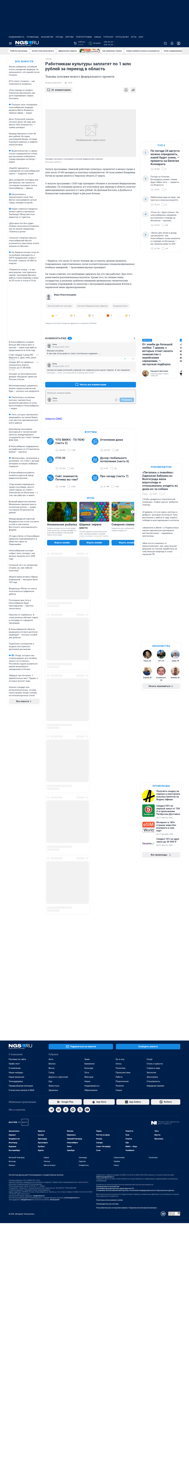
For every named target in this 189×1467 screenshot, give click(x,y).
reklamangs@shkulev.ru (105, 1177)
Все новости (24, 61)
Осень (119, 1063)
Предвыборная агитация (21, 1086)
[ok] (65, 1109)
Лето (86, 1072)
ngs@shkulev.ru (39, 1196)
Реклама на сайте (17, 1059)
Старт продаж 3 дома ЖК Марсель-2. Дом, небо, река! (22, 356)
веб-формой (54, 1200)
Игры (133, 37)
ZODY (141, 37)
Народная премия (155, 1086)
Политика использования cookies (109, 1200)
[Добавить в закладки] (126, 90)
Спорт (149, 1059)
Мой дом (88, 1077)
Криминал (89, 1063)
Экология (151, 1072)
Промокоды (33, 37)
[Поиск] (165, 43)
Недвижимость (16, 37)
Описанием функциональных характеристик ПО (115, 1188)
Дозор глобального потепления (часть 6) (114, 459)
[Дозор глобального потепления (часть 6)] (96, 463)
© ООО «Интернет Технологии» (21, 1214)
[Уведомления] (172, 43)
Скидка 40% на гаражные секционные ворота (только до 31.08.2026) (21, 365)
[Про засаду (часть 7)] (96, 481)
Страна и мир (153, 1068)
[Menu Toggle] (10, 43)
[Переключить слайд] (132, 511)
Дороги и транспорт (58, 1077)
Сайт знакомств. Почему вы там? (66, 478)
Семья (119, 1090)
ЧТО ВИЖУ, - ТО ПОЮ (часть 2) (70, 441)
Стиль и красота (155, 1063)
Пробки (95, 43)
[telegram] (51, 1109)
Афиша (97, 37)
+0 (125, 359)
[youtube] (87, 1109)
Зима (87, 1059)
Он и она (120, 1059)
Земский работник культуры (59, 306)
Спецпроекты (153, 1081)
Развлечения (122, 1081)
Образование (90, 1090)
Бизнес (52, 1063)
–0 (133, 359)
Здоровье (53, 1090)
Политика (120, 1068)
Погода (59, 37)
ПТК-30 (60, 458)
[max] (73, 1109)
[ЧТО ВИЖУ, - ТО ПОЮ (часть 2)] (51, 445)
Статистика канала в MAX (21, 1090)
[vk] (58, 1109)
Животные (54, 1086)
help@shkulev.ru (27, 1200)
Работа (119, 1077)
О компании (15, 1068)
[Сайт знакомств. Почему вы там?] (51, 481)
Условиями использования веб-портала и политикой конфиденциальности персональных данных (135, 1190)
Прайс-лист (14, 1063)
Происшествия (123, 1072)
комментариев (61, 90)
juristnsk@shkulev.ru (72, 1198)
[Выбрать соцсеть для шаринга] (133, 90)
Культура (88, 1068)
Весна (51, 1068)
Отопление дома (111, 439)
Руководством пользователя (107, 1187)
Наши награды (16, 1072)
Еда (50, 1081)
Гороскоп (108, 37)
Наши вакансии (16, 1077)
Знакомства (47, 37)
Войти (55, 401)
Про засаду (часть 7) (114, 476)
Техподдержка (16, 1081)
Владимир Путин (120, 306)
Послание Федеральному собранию (92, 306)
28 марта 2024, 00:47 (53, 83)
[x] (80, 1109)
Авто (51, 1059)
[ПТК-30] (51, 463)
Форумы (69, 37)
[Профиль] (178, 43)
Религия (120, 1086)
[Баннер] (89, 51)
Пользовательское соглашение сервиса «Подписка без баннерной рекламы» (126, 1208)
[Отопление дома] (96, 445)
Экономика (152, 1077)
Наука (87, 1081)
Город (51, 1072)
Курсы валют (122, 37)
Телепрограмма (84, 37)
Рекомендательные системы (107, 1204)
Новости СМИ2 (53, 418)
